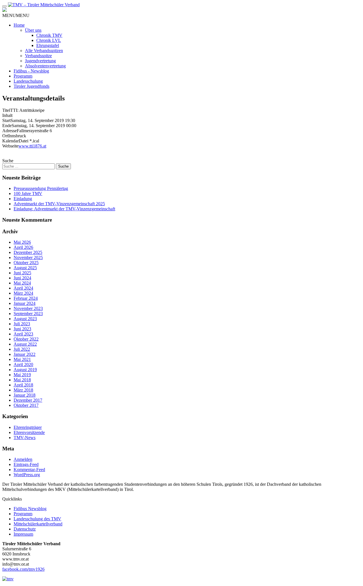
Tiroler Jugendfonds (31, 86)
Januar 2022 (24, 354)
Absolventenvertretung (45, 65)
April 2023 (23, 334)
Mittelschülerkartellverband (38, 523)
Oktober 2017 (26, 405)
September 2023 (28, 313)
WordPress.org (27, 474)
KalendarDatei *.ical (20, 140)
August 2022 (25, 344)
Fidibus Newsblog (30, 508)
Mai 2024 (22, 283)
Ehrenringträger (28, 427)
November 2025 (28, 257)
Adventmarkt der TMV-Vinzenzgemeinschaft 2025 (59, 203)
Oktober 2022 (26, 339)
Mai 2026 (22, 242)
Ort (5, 135)
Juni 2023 (22, 328)
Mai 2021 (22, 359)
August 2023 (25, 318)
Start (6, 120)
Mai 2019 (22, 374)
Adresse (9, 130)
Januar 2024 (24, 303)
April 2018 (23, 384)
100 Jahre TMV (28, 193)
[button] (15, 15)
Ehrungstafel (47, 45)
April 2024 (23, 288)
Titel (6, 110)
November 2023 (28, 308)
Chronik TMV (49, 35)
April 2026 (23, 247)
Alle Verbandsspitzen (44, 50)
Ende (7, 125)
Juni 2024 (22, 277)
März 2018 (23, 390)
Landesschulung (28, 81)
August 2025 (25, 267)
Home (19, 25)
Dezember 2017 (28, 400)
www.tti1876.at (32, 146)
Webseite (10, 146)
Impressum (23, 534)
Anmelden (23, 459)
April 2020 (23, 364)
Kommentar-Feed (29, 469)
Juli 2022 (22, 349)
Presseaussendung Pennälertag (41, 188)
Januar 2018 (24, 395)
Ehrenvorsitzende (29, 432)
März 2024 (23, 293)
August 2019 (25, 369)
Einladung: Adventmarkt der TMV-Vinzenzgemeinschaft (64, 208)
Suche (7, 160)
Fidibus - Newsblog (31, 71)
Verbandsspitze (38, 55)
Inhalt (7, 115)
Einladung (23, 198)
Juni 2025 (22, 272)
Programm (23, 76)
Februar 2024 (26, 298)
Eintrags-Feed (26, 464)
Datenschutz (25, 529)
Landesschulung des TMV (37, 518)
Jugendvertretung (40, 60)
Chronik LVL (48, 40)
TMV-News (24, 437)
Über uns (33, 30)
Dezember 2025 (28, 252)
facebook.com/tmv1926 (23, 569)
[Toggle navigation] (4, 6)
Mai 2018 (22, 379)
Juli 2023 (22, 323)
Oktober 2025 (26, 262)
